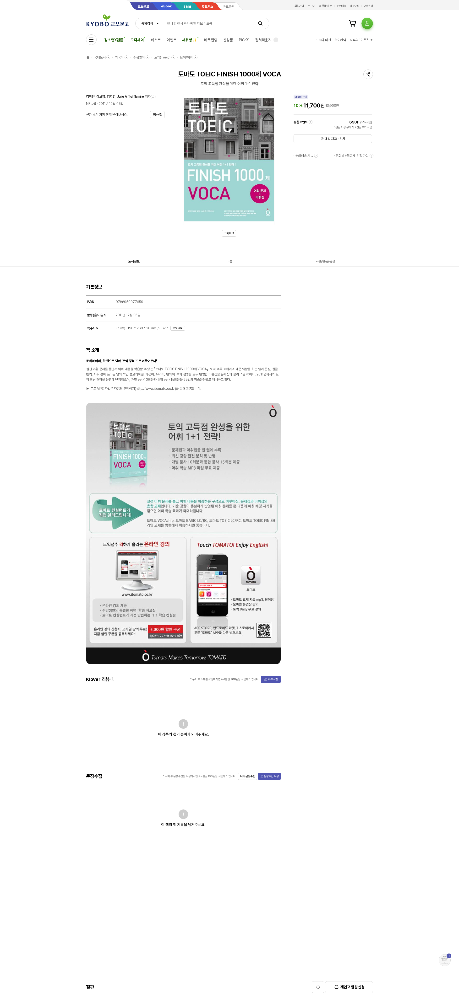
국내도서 (99, 57)
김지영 (111, 96)
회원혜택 (324, 6)
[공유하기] (368, 74)
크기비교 (229, 233)
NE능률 (91, 104)
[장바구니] (352, 23)
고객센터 (368, 6)
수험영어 (138, 57)
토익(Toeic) (162, 57)
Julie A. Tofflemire (130, 96)
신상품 (228, 40)
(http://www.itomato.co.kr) (155, 389)
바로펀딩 (210, 40)
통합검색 (147, 23)
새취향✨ (189, 40)
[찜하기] (318, 987)
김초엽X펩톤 (113, 40)
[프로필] (367, 23)
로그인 (311, 6)
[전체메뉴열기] (91, 39)
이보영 (100, 96)
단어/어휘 (186, 57)
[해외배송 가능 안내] (316, 156)
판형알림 (178, 328)
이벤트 (172, 40)
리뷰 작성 (273, 679)
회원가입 (299, 6)
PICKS (244, 40)
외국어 (119, 57)
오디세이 (137, 40)
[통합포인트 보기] (310, 122)
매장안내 (355, 6)
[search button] (260, 23)
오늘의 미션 (323, 40)
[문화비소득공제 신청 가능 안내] (371, 156)
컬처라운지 (263, 40)
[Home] (88, 57)
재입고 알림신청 (352, 987)
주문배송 (341, 6)
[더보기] (275, 39)
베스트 (156, 40)
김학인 (90, 96)
